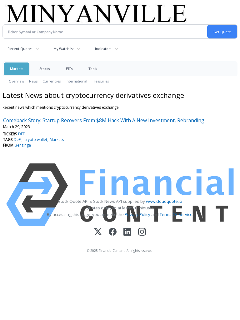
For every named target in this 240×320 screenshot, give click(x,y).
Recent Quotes (20, 48)
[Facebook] (112, 232)
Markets (16, 68)
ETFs (69, 68)
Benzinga (23, 145)
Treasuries (100, 81)
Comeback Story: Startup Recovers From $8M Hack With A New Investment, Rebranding (103, 120)
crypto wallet (35, 139)
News (33, 81)
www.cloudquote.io (164, 201)
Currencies (51, 81)
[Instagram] (142, 232)
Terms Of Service (176, 214)
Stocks (44, 68)
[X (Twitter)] (98, 232)
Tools (93, 68)
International (76, 81)
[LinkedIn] (127, 232)
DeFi (18, 139)
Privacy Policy (137, 214)
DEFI (22, 134)
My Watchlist (63, 48)
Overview (16, 81)
